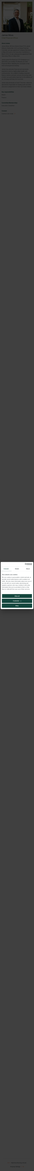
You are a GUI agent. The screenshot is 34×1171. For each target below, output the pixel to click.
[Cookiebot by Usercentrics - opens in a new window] (25, 564)
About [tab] (28, 568)
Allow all (17, 596)
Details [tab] (17, 568)
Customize (16, 601)
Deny (17, 605)
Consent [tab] (6, 568)
